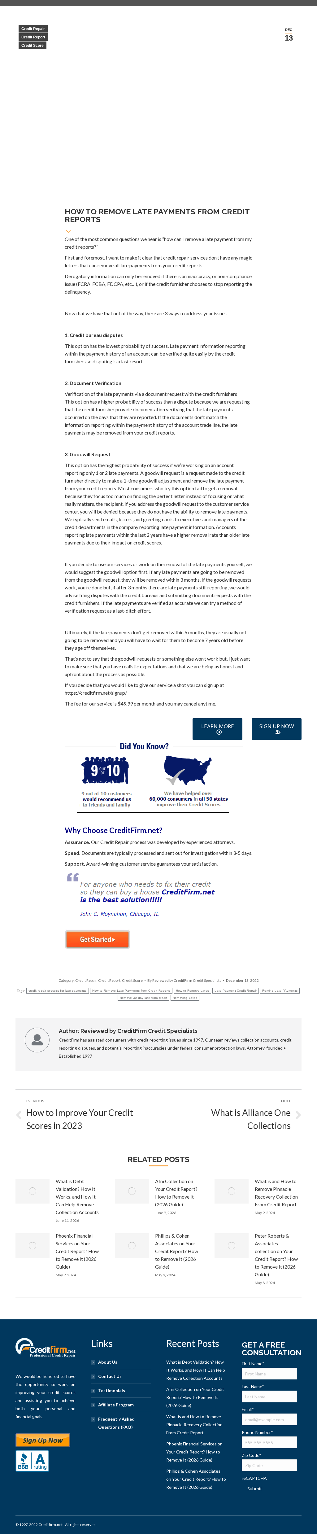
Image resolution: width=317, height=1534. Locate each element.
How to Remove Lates (192, 990)
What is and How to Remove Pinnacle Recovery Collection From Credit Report (276, 1192)
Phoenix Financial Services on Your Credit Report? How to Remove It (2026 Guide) (77, 1251)
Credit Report (33, 37)
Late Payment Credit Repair (236, 990)
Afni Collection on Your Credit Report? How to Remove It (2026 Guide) (176, 1192)
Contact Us (110, 1376)
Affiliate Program (116, 1404)
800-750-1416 (59, 723)
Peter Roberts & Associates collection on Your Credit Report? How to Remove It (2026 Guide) (276, 1255)
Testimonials (111, 1390)
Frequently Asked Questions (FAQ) (116, 1423)
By (184, 980)
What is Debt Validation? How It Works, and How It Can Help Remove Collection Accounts (77, 1196)
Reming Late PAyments (279, 990)
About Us (107, 1362)
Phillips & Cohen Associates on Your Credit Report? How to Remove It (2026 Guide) (176, 1251)
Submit (254, 1488)
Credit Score (32, 45)
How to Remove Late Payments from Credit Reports (131, 990)
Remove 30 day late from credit (143, 997)
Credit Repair (33, 29)
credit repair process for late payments (57, 990)
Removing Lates (185, 997)
